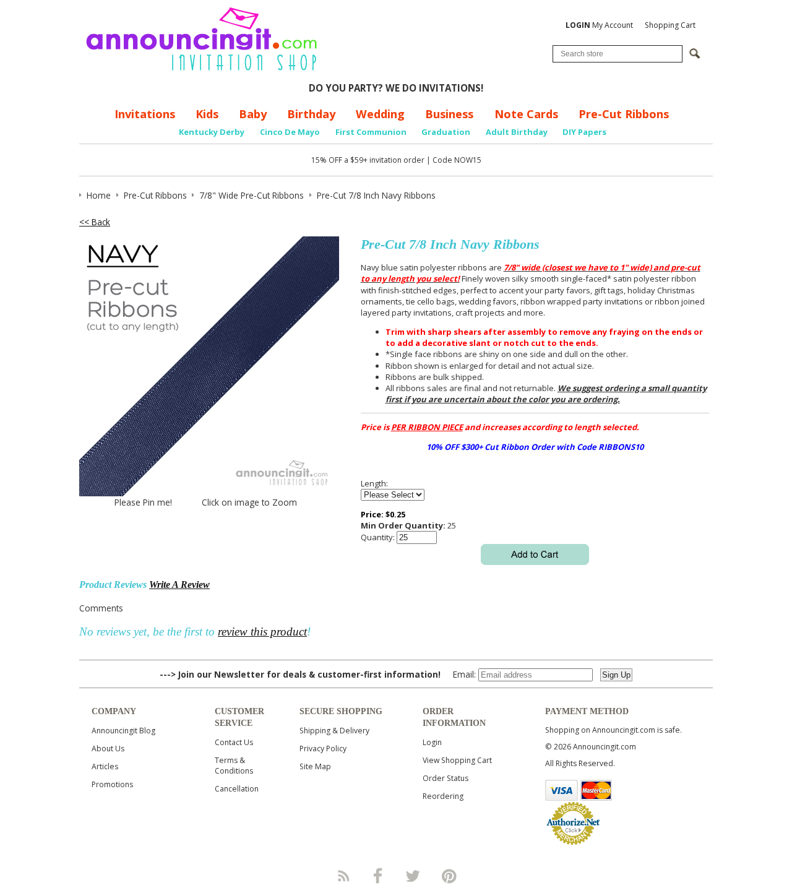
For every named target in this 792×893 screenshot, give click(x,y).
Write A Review (179, 584)
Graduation (445, 131)
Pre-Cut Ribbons (624, 113)
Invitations (144, 113)
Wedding (380, 113)
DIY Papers (584, 131)
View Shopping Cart (457, 760)
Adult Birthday (517, 131)
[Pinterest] (449, 876)
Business (449, 113)
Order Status (445, 778)
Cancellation (237, 788)
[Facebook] (378, 876)
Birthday (311, 113)
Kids (207, 113)
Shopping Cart (670, 25)
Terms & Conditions (234, 765)
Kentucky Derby (211, 131)
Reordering (443, 796)
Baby (253, 113)
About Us (108, 748)
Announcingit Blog (123, 730)
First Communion (371, 131)
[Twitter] (414, 876)
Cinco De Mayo (290, 131)
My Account (599, 25)
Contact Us (234, 742)
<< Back (94, 222)
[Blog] (343, 876)
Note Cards (526, 113)
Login (432, 742)
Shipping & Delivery (334, 730)
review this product (262, 631)
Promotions (112, 784)
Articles (105, 766)
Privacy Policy (322, 748)
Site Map (315, 766)
